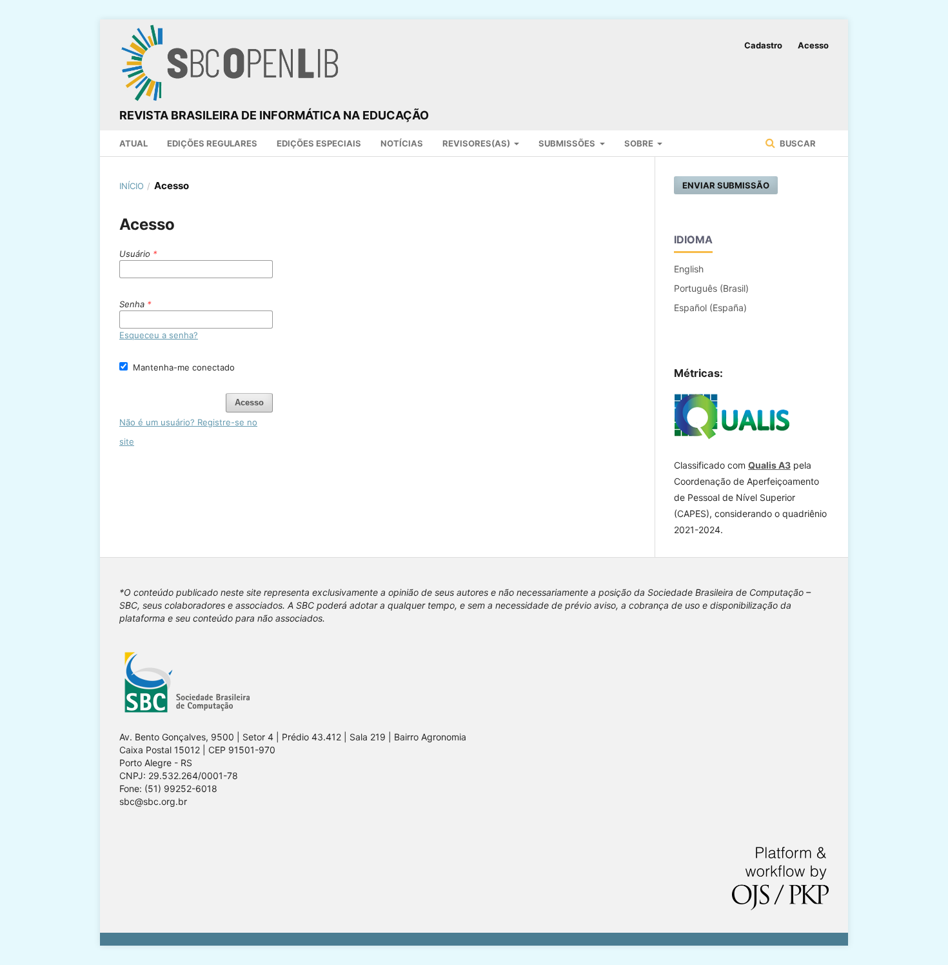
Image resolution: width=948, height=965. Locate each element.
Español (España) (710, 307)
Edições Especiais (319, 143)
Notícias (401, 143)
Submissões (567, 143)
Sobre (639, 143)
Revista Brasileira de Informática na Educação (274, 115)
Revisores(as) (477, 143)
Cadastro (763, 45)
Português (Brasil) (711, 288)
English (689, 268)
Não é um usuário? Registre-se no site (188, 432)
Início (131, 186)
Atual (133, 143)
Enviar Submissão (725, 185)
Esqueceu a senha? (158, 335)
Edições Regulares (212, 143)
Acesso (813, 45)
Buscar (797, 143)
